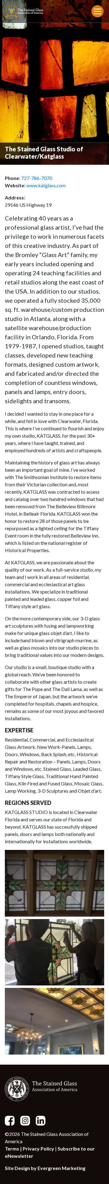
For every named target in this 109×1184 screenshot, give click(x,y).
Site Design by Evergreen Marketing (45, 1168)
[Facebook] (12, 1120)
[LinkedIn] (43, 1120)
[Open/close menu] (97, 11)
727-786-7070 (36, 178)
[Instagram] (27, 1120)
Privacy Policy (38, 1148)
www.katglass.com (46, 185)
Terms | (14, 1148)
